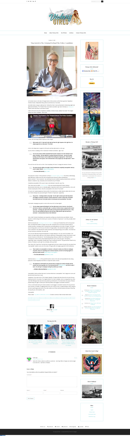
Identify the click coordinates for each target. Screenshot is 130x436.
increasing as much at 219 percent (45, 223)
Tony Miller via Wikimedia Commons (42, 294)
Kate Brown (53, 298)
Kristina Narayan (44, 185)
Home (45, 32)
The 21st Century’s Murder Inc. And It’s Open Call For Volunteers (35, 342)
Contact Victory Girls (81, 32)
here (95, 177)
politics (52, 97)
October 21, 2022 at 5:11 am (38, 359)
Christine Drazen (35, 298)
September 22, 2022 (49, 254)
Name (28, 390)
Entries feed (92, 412)
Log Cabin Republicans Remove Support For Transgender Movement (52, 342)
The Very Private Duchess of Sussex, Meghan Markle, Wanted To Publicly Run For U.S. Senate (68, 343)
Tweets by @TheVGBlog (92, 223)
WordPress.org (92, 416)
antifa (30, 298)
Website (62, 390)
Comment (29, 374)
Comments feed (91, 414)
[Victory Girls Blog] (65, 26)
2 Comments (57, 97)
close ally (38, 259)
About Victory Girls (53, 32)
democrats (42, 298)
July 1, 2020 (47, 171)
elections (48, 298)
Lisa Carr (47, 97)
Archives (71, 32)
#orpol (46, 252)
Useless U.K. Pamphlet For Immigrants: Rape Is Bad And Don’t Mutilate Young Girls (93, 291)
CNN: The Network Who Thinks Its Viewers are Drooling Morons (92, 295)
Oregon (64, 298)
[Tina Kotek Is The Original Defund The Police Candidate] (52, 71)
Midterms (59, 298)
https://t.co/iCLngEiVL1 (52, 252)
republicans (31, 299)
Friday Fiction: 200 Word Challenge (95, 303)
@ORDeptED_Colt (62, 265)
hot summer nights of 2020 (57, 175)
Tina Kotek (37, 299)
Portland (73, 298)
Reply (76, 357)
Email (45, 390)
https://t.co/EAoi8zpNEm (49, 169)
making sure (71, 106)
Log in (92, 409)
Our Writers (64, 32)
